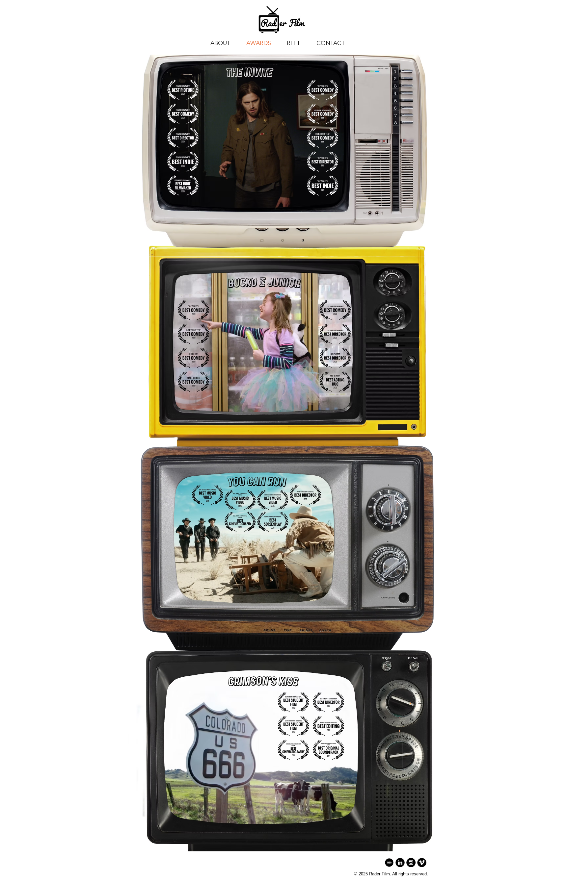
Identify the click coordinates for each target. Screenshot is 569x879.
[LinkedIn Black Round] (400, 862)
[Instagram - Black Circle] (411, 862)
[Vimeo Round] (421, 862)
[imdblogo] (389, 862)
